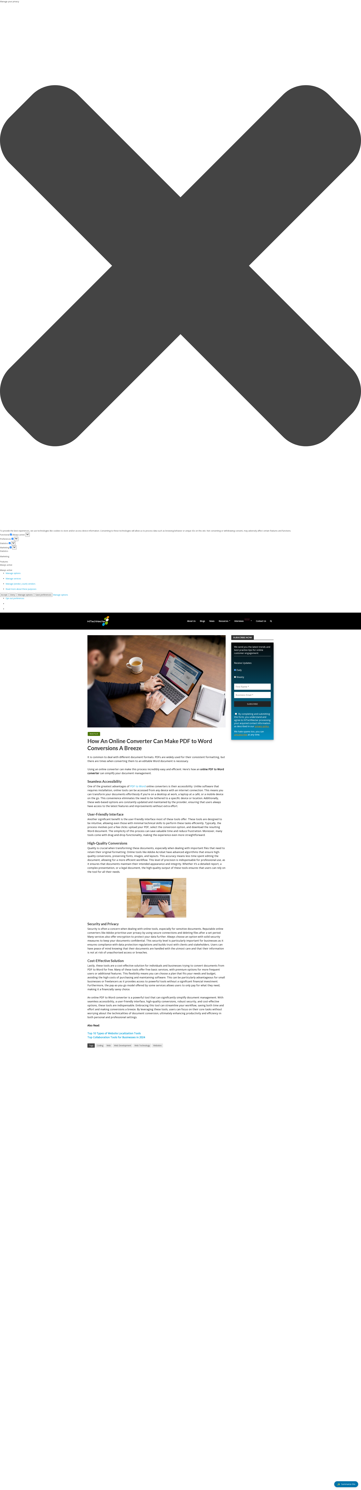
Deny (12, 594)
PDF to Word (138, 786)
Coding (100, 1045)
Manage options (13, 573)
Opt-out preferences (15, 598)
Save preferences (43, 594)
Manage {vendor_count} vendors (20, 583)
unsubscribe (240, 734)
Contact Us (261, 621)
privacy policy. (262, 726)
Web (109, 1045)
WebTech (94, 734)
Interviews (241, 620)
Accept (4, 594)
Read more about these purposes (21, 589)
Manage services (13, 578)
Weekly (240, 677)
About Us (191, 621)
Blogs (202, 621)
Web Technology (142, 1045)
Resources (223, 621)
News (211, 621)
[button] (180, 266)
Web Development (122, 1045)
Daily (239, 670)
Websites (157, 1045)
